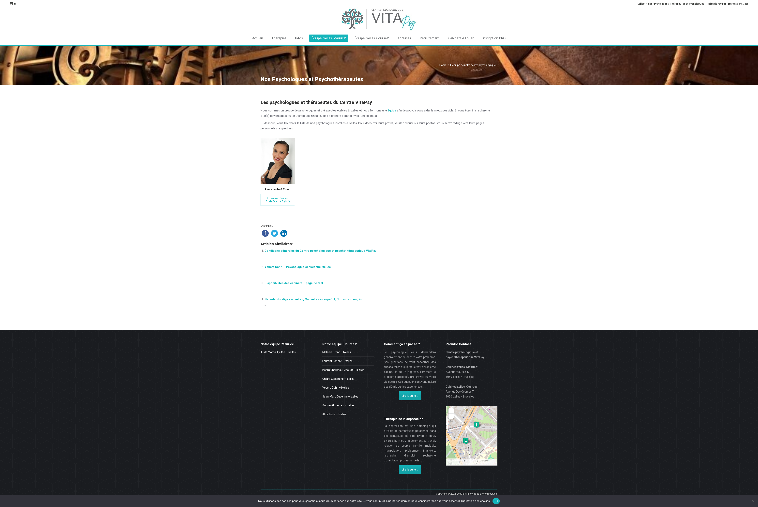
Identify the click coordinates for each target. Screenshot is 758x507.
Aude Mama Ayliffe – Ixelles (278, 352)
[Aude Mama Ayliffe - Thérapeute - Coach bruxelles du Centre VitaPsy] (278, 161)
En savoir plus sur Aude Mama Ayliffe (278, 200)
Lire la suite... (410, 395)
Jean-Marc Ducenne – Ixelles (340, 396)
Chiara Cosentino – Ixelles (338, 378)
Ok (496, 500)
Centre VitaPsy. (465, 493)
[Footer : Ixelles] (476, 425)
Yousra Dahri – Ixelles (335, 387)
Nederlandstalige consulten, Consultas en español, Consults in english (314, 299)
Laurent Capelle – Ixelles (337, 361)
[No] (753, 501)
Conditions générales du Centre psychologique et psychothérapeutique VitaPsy (320, 251)
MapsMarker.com (455, 460)
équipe (392, 110)
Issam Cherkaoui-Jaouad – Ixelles (343, 369)
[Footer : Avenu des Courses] (466, 441)
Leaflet (468, 460)
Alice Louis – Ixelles (334, 414)
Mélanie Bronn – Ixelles (336, 352)
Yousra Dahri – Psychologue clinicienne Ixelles (298, 267)
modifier (480, 463)
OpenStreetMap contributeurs (461, 463)
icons (474, 460)
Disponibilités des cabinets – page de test (294, 283)
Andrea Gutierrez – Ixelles (338, 405)
